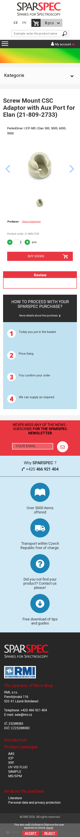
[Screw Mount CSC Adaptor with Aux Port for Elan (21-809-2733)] (40, 191)
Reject (49, 833)
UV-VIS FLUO (17, 767)
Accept (31, 833)
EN (24, 22)
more (49, 827)
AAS (11, 754)
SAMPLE (14, 772)
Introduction (15, 740)
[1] (62, 446)
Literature (15, 798)
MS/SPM (15, 776)
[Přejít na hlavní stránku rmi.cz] (40, 9)
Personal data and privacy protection (34, 802)
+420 (41, 469)
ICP (11, 758)
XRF (11, 763)
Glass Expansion (31, 221)
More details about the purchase (38, 315)
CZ (16, 22)
